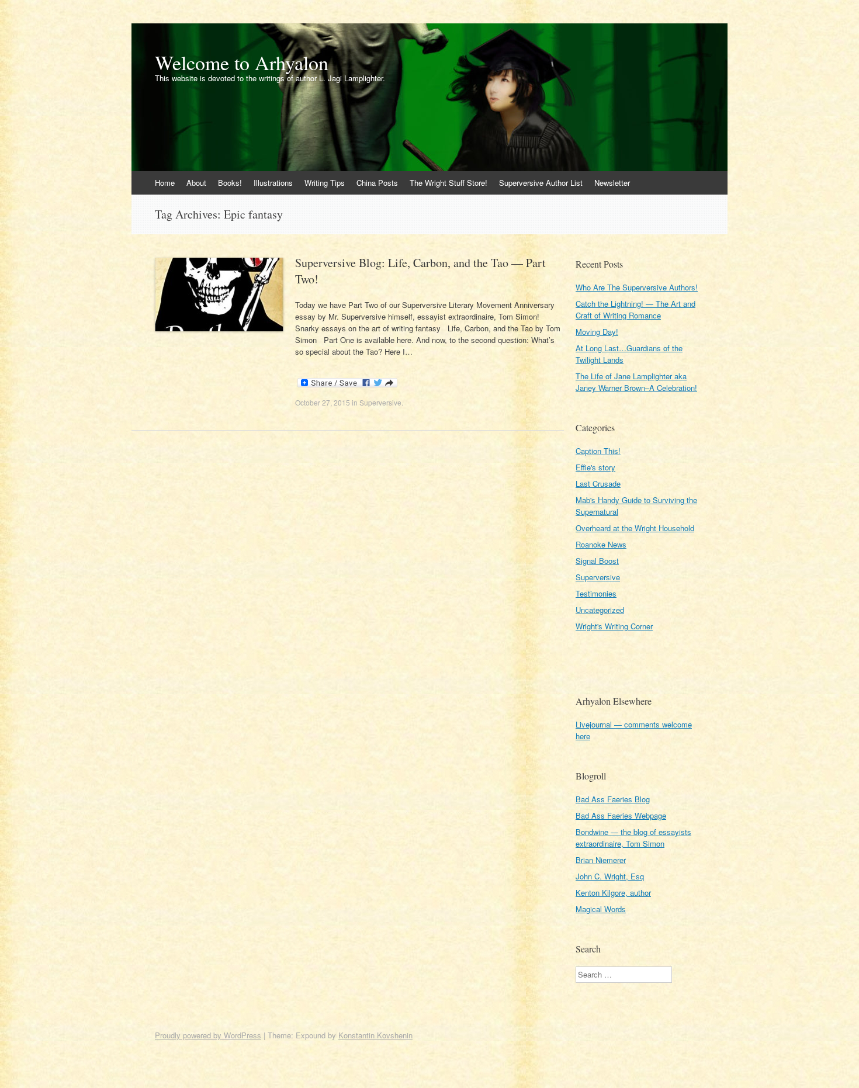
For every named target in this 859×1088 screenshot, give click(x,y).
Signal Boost (597, 560)
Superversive (380, 402)
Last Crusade (598, 483)
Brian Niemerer (601, 859)
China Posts (377, 182)
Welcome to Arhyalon (241, 62)
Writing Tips (324, 182)
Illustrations (273, 182)
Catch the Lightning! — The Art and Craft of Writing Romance (635, 309)
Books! (230, 182)
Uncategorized (600, 609)
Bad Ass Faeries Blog (613, 799)
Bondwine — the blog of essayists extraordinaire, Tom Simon (633, 837)
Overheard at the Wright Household (635, 527)
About (196, 182)
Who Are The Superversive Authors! (637, 287)
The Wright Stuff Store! (448, 182)
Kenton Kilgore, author (613, 892)
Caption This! (598, 450)
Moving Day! (597, 331)
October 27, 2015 (322, 402)
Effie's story (595, 467)
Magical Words (601, 908)
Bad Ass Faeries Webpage (621, 815)
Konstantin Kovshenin (375, 1035)
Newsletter (612, 182)
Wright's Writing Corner (614, 626)
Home (165, 182)
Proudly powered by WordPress (208, 1035)
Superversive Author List (541, 182)
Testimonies (596, 593)
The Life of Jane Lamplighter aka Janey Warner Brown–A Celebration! (636, 381)
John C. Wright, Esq (610, 876)
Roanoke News (601, 544)
